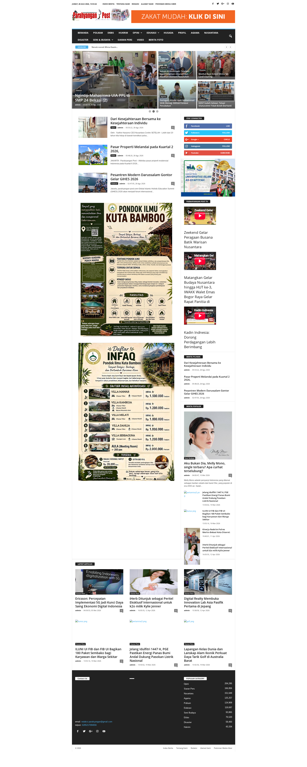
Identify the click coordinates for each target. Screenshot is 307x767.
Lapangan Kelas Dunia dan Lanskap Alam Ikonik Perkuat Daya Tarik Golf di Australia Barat (205, 655)
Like (228, 126)
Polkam (98, 32)
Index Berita (108, 4)
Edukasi (202, 70)
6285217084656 (89, 725)
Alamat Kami (147, 4)
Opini (113, 127)
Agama (195, 32)
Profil (182, 32)
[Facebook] (213, 4)
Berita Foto (156, 39)
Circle (227, 139)
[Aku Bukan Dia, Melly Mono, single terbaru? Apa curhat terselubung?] (208, 435)
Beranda (83, 32)
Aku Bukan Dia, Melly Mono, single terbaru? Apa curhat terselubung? (204, 467)
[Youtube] (233, 4)
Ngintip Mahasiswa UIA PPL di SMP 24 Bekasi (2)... (115, 47)
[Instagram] (228, 4)
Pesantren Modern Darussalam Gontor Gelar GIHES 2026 (141, 177)
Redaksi (135, 4)
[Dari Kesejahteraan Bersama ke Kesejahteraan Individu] (93, 127)
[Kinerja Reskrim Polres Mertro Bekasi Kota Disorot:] (192, 538)
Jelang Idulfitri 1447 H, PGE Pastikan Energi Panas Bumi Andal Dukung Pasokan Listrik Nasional (216, 496)
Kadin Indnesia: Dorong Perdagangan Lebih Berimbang (200, 339)
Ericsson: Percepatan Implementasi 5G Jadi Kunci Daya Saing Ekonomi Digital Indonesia (99, 602)
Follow (226, 132)
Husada (168, 32)
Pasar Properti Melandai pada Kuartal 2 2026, (141, 149)
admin (78, 104)
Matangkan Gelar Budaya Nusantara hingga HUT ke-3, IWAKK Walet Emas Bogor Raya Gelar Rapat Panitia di (199, 289)
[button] (230, 36)
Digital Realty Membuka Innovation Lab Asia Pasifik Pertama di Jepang (203, 602)
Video (140, 39)
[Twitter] (218, 4)
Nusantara (211, 32)
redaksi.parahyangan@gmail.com (96, 721)
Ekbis (111, 32)
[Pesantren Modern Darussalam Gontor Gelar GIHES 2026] (93, 183)
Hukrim (123, 32)
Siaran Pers (125, 39)
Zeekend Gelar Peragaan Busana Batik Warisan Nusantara (198, 239)
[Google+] (223, 4)
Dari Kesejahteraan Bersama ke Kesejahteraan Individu (135, 121)
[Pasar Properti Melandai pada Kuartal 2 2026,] (93, 155)
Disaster (83, 39)
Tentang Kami (123, 4)
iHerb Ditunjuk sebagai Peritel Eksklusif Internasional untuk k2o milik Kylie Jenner (217, 547)
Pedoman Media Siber (165, 4)
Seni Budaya (189, 458)
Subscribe (225, 153)
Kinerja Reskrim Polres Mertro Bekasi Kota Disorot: (216, 531)
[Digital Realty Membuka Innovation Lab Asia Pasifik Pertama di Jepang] (208, 582)
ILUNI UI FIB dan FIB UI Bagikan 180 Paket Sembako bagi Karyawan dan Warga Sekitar (216, 515)
